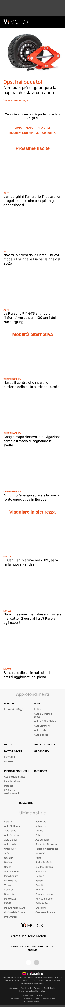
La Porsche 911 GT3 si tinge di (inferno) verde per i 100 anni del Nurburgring (29, 317)
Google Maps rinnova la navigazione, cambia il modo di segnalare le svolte (32, 441)
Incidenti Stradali (44, 866)
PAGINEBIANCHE (12, 981)
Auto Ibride (40, 730)
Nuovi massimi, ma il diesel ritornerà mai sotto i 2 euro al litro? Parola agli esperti (32, 618)
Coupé (7, 866)
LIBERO (6, 978)
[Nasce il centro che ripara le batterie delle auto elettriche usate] (32, 357)
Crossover (9, 848)
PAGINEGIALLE (26, 978)
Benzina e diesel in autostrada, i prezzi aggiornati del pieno (28, 675)
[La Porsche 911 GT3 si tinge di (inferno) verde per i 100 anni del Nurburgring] (32, 288)
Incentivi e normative (24, 133)
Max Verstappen (44, 898)
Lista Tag (9, 821)
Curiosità (49, 133)
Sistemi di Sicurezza (46, 844)
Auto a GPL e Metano (45, 721)
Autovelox (41, 826)
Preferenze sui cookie (28, 991)
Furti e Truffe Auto (45, 862)
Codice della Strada (14, 776)
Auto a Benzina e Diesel (43, 715)
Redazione (26, 802)
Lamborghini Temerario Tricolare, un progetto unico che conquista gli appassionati (32, 200)
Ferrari (39, 880)
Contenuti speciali (20, 946)
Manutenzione (12, 781)
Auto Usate (10, 844)
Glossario (41, 751)
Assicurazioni (42, 839)
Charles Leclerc (44, 894)
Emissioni (40, 907)
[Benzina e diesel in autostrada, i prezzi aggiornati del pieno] (32, 648)
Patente (8, 785)
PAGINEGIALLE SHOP (44, 978)
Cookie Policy (50, 988)
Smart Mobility (12, 379)
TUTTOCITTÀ (26, 981)
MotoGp (39, 876)
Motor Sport (13, 751)
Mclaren (39, 889)
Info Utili (43, 127)
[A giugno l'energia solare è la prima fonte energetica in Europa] (32, 470)
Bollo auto (40, 821)
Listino (37, 709)
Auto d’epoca (41, 734)
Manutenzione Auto (14, 907)
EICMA (7, 903)
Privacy (37, 988)
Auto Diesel (10, 839)
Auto (18, 127)
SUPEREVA (39, 984)
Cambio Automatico (46, 912)
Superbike (9, 894)
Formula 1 (9, 757)
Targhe (39, 830)
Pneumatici (10, 916)
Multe (38, 857)
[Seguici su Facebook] (28, 962)
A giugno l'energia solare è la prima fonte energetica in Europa (31, 497)
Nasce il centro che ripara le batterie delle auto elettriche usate (31, 384)
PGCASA (58, 978)
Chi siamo (13, 988)
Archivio (32, 950)
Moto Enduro (11, 876)
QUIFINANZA (54, 981)
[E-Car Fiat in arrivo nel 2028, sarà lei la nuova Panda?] (32, 535)
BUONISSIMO (27, 984)
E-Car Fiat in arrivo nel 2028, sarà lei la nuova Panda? (30, 562)
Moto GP (9, 761)
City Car (8, 857)
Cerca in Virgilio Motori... (30, 936)
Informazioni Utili (16, 771)
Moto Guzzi (10, 898)
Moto (29, 127)
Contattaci (38, 946)
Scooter (8, 889)
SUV (6, 853)
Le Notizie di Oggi (13, 709)
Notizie (7, 556)
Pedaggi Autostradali (46, 848)
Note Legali (26, 988)
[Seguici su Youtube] (36, 962)
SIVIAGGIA (43, 981)
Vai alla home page (15, 100)
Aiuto (43, 991)
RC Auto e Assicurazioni (11, 792)
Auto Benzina (11, 835)
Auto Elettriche (42, 725)
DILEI (35, 981)
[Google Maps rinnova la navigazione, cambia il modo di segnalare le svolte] (32, 412)
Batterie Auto (42, 903)
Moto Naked (10, 880)
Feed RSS (50, 946)
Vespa (7, 885)
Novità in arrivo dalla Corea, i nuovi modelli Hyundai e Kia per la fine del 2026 (31, 259)
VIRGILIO (15, 978)
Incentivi (40, 853)
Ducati (39, 885)
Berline (8, 862)
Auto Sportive (11, 871)
